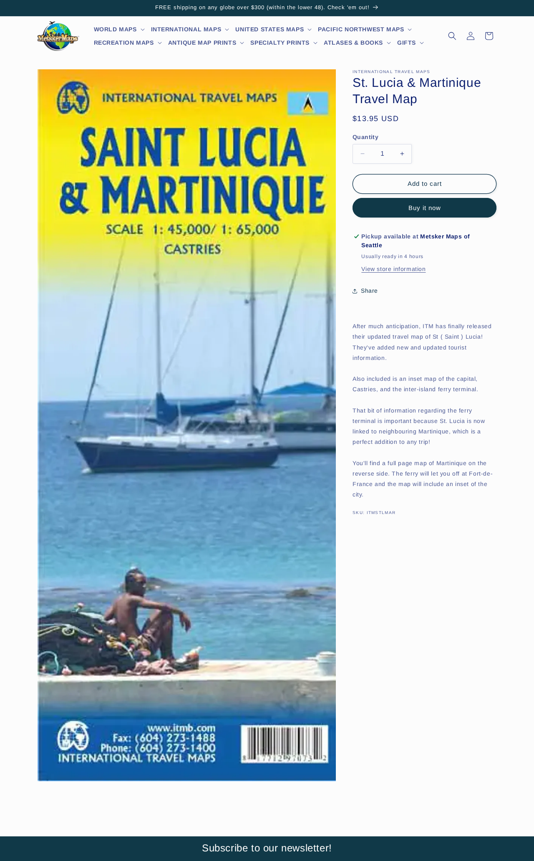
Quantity (365, 137)
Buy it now (424, 207)
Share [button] (369, 290)
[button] (119, 29)
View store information (393, 269)
